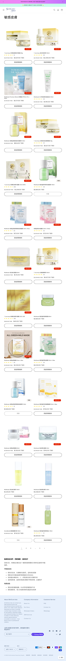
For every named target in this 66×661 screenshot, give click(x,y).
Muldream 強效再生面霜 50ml (41, 448)
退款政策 (28, 655)
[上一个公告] (3, 2)
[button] (3, 10)
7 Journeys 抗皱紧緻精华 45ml (42, 272)
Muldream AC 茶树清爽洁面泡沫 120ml (43, 97)
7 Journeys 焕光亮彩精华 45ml (42, 53)
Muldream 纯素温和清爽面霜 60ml (42, 316)
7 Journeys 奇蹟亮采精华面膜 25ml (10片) (15, 184)
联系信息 (51, 655)
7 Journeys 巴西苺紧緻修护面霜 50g (13, 53)
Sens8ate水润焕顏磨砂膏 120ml (12, 531)
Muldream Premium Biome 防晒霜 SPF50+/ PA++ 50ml (17, 97)
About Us (26, 603)
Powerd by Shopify (19, 655)
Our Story (27, 607)
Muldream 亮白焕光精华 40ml (12, 489)
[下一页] (44, 548)
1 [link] (21, 548)
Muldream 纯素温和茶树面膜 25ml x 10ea (44, 360)
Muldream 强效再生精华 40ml (41, 489)
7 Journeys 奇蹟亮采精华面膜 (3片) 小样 (14, 316)
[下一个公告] (63, 2)
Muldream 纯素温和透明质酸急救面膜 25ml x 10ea (17, 228)
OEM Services (28, 615)
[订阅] (29, 634)
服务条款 (40, 655)
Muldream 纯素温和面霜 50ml (12, 448)
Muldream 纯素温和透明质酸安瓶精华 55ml (15, 404)
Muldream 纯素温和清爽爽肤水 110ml (43, 531)
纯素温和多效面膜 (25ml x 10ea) (42, 228)
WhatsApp (47, 611)
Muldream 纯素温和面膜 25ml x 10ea (13, 360)
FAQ (45, 603)
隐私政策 (34, 655)
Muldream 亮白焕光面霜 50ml (12, 272)
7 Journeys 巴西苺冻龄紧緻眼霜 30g (43, 141)
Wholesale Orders (29, 611)
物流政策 (45, 655)
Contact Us (27, 618)
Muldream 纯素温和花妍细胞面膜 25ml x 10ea (45, 404)
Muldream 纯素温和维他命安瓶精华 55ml (14, 141)
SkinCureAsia (11, 655)
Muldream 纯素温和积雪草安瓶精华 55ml (44, 184)
